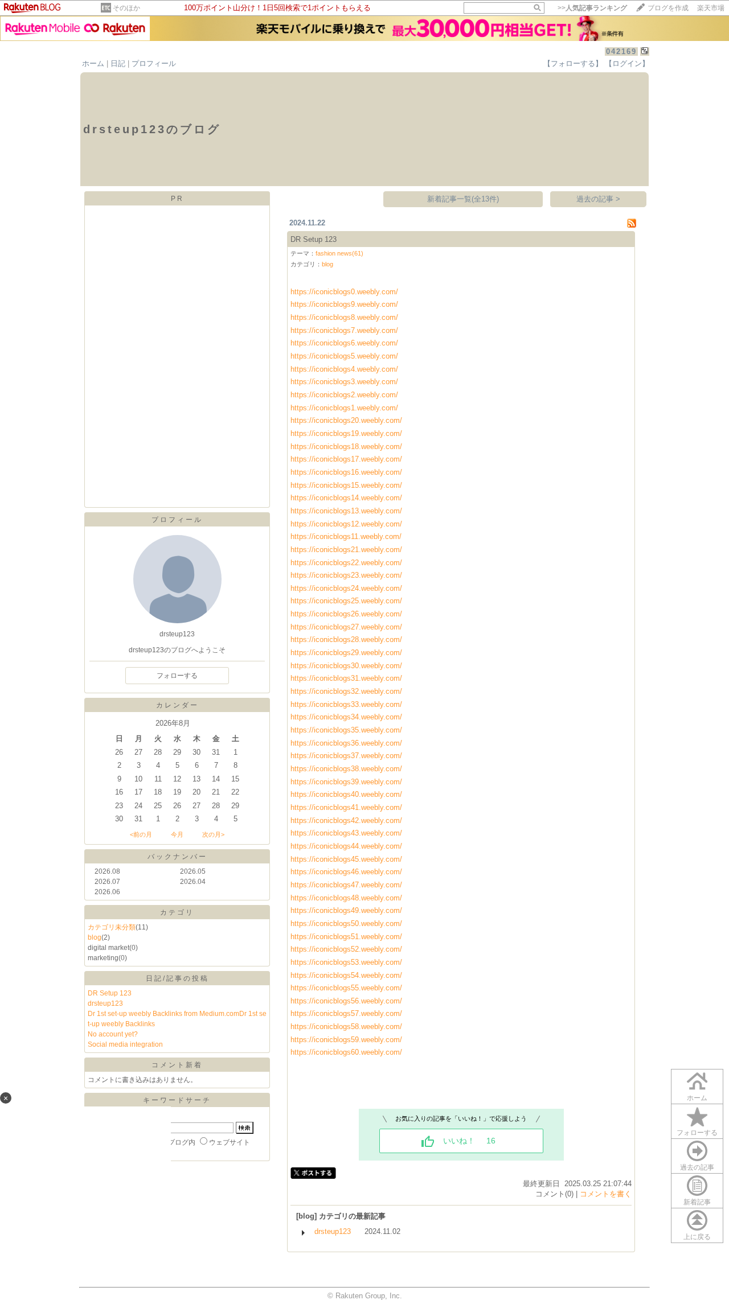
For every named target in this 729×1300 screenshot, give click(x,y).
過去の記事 (697, 1167)
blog (94, 937)
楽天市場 (710, 8)
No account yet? (113, 1034)
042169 (621, 51)
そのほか (126, 8)
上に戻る (697, 1237)
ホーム (93, 63)
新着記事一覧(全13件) (463, 199)
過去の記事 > (598, 199)
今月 (177, 834)
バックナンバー (177, 857)
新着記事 (697, 1202)
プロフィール (154, 63)
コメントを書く (606, 1194)
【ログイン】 (627, 63)
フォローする (697, 1133)
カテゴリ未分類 (112, 927)
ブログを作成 (668, 8)
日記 (117, 63)
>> (592, 8)
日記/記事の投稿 (177, 978)
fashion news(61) (339, 253)
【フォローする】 (573, 63)
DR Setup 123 (110, 993)
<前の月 (141, 834)
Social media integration (125, 1044)
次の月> (213, 834)
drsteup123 (105, 1003)
